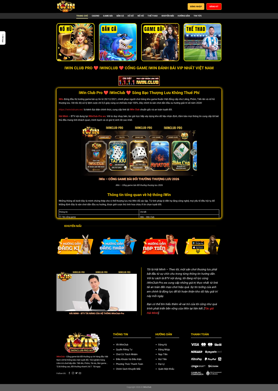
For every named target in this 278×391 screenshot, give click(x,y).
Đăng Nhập (164, 349)
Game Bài (108, 16)
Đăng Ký (162, 344)
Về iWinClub (122, 344)
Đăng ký (214, 6)
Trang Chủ (82, 16)
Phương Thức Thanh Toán (129, 364)
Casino (95, 16)
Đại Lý (161, 364)
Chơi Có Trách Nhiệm (127, 354)
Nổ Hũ (141, 16)
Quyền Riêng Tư (124, 349)
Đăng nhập (196, 6)
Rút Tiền (162, 359)
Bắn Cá (120, 16)
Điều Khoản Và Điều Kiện (128, 359)
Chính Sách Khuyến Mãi (128, 369)
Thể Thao (153, 16)
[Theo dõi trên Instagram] (73, 373)
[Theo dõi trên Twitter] (76, 373)
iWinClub (60, 356)
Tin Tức (198, 16)
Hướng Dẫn (184, 16)
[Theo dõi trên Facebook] (69, 373)
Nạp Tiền (163, 354)
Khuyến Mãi (168, 16)
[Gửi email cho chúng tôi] (80, 373)
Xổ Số (131, 16)
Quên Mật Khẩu (166, 369)
